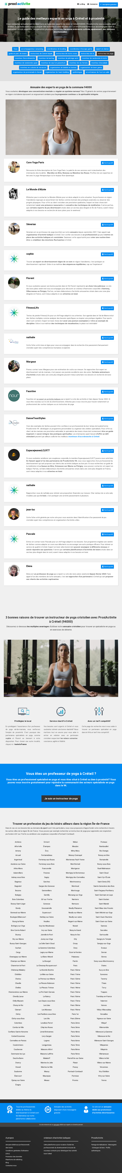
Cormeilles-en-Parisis (18, 1041)
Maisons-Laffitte (46, 1054)
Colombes (18, 1023)
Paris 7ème (75, 1045)
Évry (46, 851)
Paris (75, 966)
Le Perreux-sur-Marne (46, 979)
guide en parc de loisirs (18, 53)
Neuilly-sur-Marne (75, 913)
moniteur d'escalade (99, 63)
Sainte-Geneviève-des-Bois (104, 886)
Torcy (104, 988)
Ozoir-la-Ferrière (75, 952)
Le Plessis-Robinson (46, 983)
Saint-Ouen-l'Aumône (104, 917)
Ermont (47, 842)
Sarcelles (103, 930)
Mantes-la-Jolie (47, 1063)
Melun (75, 842)
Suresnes (104, 974)
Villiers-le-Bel (104, 1058)
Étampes (46, 846)
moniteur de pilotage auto (68, 58)
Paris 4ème (75, 1032)
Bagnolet (18, 886)
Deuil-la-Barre (18, 1058)
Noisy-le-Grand (75, 930)
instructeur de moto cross (66, 53)
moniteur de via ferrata (78, 63)
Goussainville (47, 908)
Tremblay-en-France (104, 996)
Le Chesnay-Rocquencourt (47, 966)
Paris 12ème (75, 979)
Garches (46, 882)
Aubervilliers (18, 873)
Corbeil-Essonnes (18, 1036)
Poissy (75, 1067)
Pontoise (75, 1076)
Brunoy (18, 935)
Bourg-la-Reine (18, 921)
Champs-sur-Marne (18, 961)
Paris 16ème (75, 996)
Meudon (75, 846)
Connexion (93, 4)
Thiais (104, 983)
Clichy (18, 1014)
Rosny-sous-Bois (103, 864)
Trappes (104, 992)
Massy (46, 1071)
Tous (15, 49)
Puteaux (104, 842)
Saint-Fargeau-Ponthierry (104, 890)
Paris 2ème (75, 1023)
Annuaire (9, 1145)
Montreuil (75, 886)
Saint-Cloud (103, 873)
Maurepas (47, 1076)
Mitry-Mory (75, 851)
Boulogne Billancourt (18, 917)
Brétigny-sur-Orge (18, 926)
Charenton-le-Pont (18, 966)
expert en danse (102, 49)
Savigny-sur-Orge (104, 943)
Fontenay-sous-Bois (46, 864)
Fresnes (47, 873)
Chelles (18, 988)
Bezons (18, 890)
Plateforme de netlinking (14, 1159)
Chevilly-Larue (18, 996)
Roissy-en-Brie (103, 855)
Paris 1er (75, 1014)
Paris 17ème (75, 1001)
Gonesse (46, 904)
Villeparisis (104, 1045)
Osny (75, 948)
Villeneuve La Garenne (104, 1032)
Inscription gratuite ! (109, 4)
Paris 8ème (75, 1049)
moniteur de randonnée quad (26, 63)
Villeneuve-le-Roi (104, 1036)
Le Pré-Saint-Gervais (47, 992)
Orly (75, 939)
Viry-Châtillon (104, 1071)
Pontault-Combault (75, 1071)
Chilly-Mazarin (18, 1001)
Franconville (46, 868)
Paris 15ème (75, 992)
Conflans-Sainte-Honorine (18, 1032)
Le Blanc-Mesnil (47, 957)
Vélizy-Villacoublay (104, 1010)
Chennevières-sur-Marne (18, 992)
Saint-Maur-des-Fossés (104, 908)
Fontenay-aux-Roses (47, 860)
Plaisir (75, 1063)
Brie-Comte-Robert (18, 930)
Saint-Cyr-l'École (104, 877)
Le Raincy (46, 996)
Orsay (75, 943)
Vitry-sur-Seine (104, 1076)
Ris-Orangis (103, 851)
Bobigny (18, 895)
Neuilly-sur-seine (75, 917)
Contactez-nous (11, 1165)
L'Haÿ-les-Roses (47, 1027)
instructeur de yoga (105, 53)
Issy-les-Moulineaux (46, 926)
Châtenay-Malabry (18, 970)
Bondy (18, 908)
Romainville (104, 860)
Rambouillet (104, 846)
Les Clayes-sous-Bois (46, 1001)
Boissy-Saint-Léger (18, 904)
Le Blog (82, 4)
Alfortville (18, 846)
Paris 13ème (75, 983)
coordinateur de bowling (56, 49)
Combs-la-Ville (18, 1027)
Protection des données (14, 1156)
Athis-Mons (18, 868)
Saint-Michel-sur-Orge (103, 913)
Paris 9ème (75, 1054)
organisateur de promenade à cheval (27, 72)
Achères (18, 842)
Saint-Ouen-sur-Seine (104, 921)
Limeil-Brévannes (46, 1032)
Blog (7, 1162)
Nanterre (75, 899)
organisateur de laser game (91, 67)
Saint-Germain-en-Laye (104, 895)
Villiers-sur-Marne (104, 1063)
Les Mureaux (47, 1010)
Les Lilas (46, 1005)
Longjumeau (46, 1045)
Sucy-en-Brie (104, 970)
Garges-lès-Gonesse (47, 886)
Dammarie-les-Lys (18, 1054)
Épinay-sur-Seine (18, 1080)
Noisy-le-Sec (75, 935)
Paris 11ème (75, 974)
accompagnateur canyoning (32, 49)
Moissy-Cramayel (75, 855)
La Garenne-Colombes (46, 948)
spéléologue (77, 72)
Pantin (75, 961)
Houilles (47, 921)
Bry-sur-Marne (18, 939)
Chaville (18, 983)
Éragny (18, 1085)
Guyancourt (46, 913)
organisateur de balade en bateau (63, 67)
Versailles (104, 1014)
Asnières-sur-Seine (18, 864)
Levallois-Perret (47, 1023)
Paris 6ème (75, 1041)
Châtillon (18, 974)
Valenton (103, 1001)
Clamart (18, 1010)
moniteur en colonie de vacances (33, 67)
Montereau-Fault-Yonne (75, 860)
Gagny (46, 877)
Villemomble (104, 1027)
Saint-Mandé (104, 904)
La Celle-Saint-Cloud (46, 943)
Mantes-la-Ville (47, 1067)
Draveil (18, 1067)
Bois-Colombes (18, 899)
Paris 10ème (75, 970)
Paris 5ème (75, 1036)
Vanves (104, 1005)
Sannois (104, 926)
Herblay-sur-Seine (47, 917)
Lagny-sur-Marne (46, 952)
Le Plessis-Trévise (47, 988)
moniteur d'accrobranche (25, 58)
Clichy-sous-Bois (18, 1018)
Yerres (104, 1080)
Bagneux (18, 882)
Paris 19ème (75, 1010)
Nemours (75, 904)
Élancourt (18, 1076)
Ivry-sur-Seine (46, 930)
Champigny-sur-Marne (18, 957)
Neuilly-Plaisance (75, 908)
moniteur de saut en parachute (53, 63)
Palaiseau (75, 957)
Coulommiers (18, 1045)
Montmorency (75, 882)
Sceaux (104, 948)
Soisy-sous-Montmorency (104, 961)
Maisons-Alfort (47, 1049)
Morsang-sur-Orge (75, 895)
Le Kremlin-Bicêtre (47, 970)
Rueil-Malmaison (104, 868)
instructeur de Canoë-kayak (41, 53)
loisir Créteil (48, 1154)
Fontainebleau (46, 855)
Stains (103, 966)
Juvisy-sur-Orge (47, 939)
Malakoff (46, 1058)
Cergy (18, 952)
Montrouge (75, 890)
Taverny (104, 979)
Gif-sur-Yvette (46, 899)
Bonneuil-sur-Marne (18, 913)
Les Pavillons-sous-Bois (47, 1014)
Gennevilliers (47, 890)
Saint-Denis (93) (104, 882)
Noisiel (75, 926)
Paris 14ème (75, 988)
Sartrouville (104, 935)
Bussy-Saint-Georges (18, 943)
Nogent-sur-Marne (75, 921)
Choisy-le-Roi (18, 1005)
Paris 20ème (75, 1018)
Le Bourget (47, 961)
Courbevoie (18, 1049)
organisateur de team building (57, 72)
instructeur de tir (87, 53)
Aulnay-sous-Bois (18, 877)
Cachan (18, 948)
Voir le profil (108, 163)
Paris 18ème (75, 1005)
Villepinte (103, 1049)
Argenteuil (18, 860)
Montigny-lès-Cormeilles (75, 877)
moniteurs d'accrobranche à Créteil (83, 436)
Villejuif (104, 1023)
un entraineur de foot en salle (97, 72)
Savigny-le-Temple (104, 939)
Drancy (18, 1063)
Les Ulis (47, 1018)
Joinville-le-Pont (47, 935)
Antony (18, 851)
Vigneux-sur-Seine (104, 1018)
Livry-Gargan (46, 1036)
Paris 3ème (75, 1027)
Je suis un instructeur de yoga (61, 798)
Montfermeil (75, 864)
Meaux (46, 1080)
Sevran (104, 952)
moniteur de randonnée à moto (94, 58)
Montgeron (75, 868)
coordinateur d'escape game (81, 49)
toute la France (20, 744)
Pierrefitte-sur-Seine (75, 1058)
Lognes (47, 1041)
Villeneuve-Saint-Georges (104, 1041)
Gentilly (47, 895)
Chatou (18, 979)
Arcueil (18, 855)
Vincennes (104, 1067)
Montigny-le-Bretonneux (75, 873)
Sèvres (104, 957)
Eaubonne (18, 1071)
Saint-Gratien (104, 899)
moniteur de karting (46, 58)
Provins (75, 1080)
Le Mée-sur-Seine (46, 974)
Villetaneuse (104, 1054)
